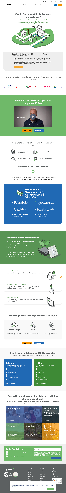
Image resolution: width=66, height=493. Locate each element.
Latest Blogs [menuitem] (42, 470)
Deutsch (52, 1)
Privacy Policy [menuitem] (42, 476)
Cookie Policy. (15, 486)
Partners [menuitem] (29, 474)
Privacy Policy (47, 455)
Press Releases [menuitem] (42, 474)
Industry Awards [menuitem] (31, 472)
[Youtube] (52, 471)
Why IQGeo (25, 4)
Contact (60, 1)
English (49, 1)
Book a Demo (27, 130)
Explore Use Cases (10, 383)
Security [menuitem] (41, 478)
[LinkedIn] (55, 471)
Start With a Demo (18, 66)
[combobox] (49, 1)
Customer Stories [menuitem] (43, 472)
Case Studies (38, 130)
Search (44, 1)
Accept (50, 488)
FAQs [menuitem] (29, 470)
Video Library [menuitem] (30, 478)
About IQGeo (31, 468)
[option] (53, 1)
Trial (55, 4)
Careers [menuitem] (29, 480)
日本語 (56, 1)
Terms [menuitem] (41, 480)
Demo (60, 4)
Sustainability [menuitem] (30, 476)
